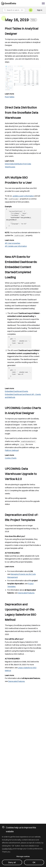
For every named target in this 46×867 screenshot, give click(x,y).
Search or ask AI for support (16, 10)
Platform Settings (11, 450)
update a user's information (23, 196)
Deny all (12, 862)
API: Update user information (16, 246)
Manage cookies (23, 856)
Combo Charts (10, 458)
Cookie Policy (7, 849)
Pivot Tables (9, 97)
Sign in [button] (39, 10)
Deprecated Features (26, 593)
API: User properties (12, 243)
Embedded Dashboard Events (16, 391)
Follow (33, 20)
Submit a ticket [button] (31, 10)
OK (34, 862)
